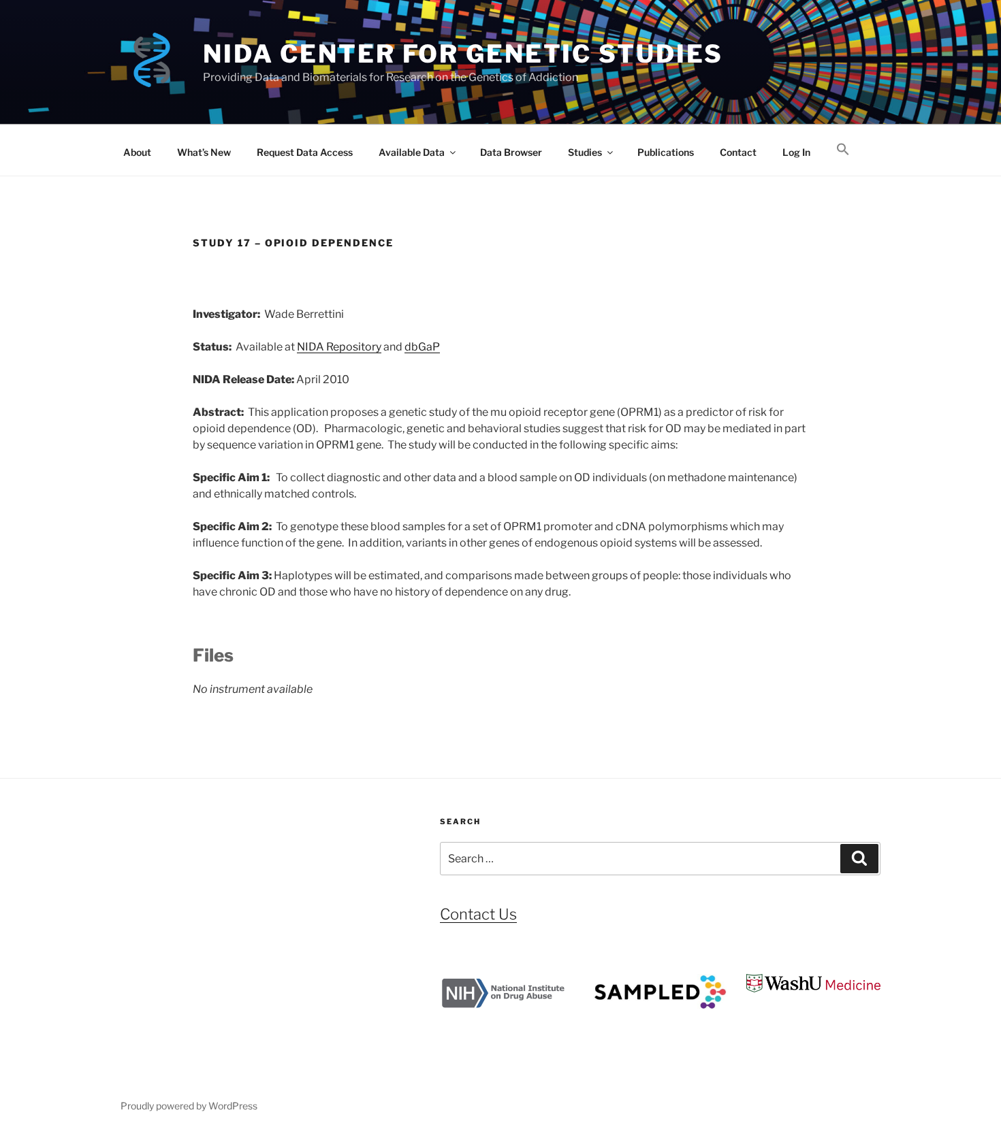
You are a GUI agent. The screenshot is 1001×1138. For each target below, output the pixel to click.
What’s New (204, 152)
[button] (842, 150)
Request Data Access (305, 152)
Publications (665, 152)
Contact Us (478, 914)
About (137, 152)
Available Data (412, 152)
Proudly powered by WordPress (189, 1105)
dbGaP (422, 346)
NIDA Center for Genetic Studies (463, 54)
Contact (738, 152)
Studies (585, 152)
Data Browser (511, 152)
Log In (796, 152)
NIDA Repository (339, 346)
